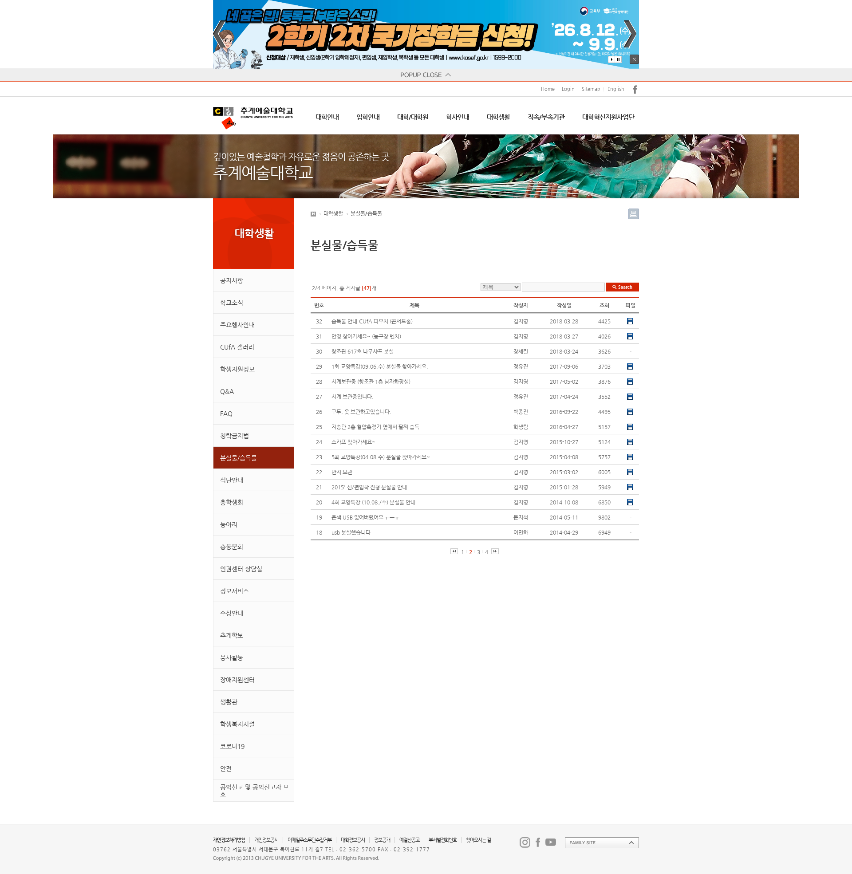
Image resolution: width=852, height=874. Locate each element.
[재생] (611, 59)
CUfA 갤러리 (237, 346)
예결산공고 (409, 840)
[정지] (618, 59)
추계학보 (231, 635)
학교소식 (231, 302)
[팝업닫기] (634, 59)
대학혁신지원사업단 (608, 117)
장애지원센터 (237, 679)
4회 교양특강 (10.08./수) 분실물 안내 (373, 502)
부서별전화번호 (443, 840)
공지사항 (231, 280)
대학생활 (498, 117)
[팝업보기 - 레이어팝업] (426, 75)
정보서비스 (234, 590)
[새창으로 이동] (525, 842)
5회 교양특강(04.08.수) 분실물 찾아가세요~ (380, 457)
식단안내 (231, 480)
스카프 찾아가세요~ (353, 442)
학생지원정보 (237, 369)
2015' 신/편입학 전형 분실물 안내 (369, 487)
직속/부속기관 (546, 117)
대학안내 (327, 117)
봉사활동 (231, 657)
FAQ (226, 413)
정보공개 (382, 840)
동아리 (228, 524)
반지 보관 (341, 472)
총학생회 (231, 502)
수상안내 (231, 613)
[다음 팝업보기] (630, 33)
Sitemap (591, 89)
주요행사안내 (237, 324)
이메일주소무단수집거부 (309, 840)
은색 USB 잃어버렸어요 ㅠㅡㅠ (365, 517)
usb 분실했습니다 (351, 532)
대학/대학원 (412, 117)
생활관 (228, 701)
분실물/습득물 (238, 457)
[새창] (426, 34)
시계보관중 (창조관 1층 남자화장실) (370, 381)
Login (568, 89)
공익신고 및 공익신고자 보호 (254, 790)
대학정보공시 (353, 840)
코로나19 (232, 746)
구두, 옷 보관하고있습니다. (361, 412)
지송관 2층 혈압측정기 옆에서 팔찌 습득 (375, 427)
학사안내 (457, 117)
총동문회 (231, 546)
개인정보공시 (266, 840)
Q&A (227, 391)
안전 (226, 768)
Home (548, 89)
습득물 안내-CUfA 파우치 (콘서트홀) (372, 321)
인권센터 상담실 (241, 568)
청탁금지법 (234, 435)
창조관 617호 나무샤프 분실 (362, 351)
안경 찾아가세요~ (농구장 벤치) (366, 336)
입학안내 (367, 117)
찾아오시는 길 (478, 840)
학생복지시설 (237, 724)
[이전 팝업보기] (219, 33)
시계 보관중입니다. (352, 397)
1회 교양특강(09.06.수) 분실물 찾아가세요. (379, 366)
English (615, 89)
